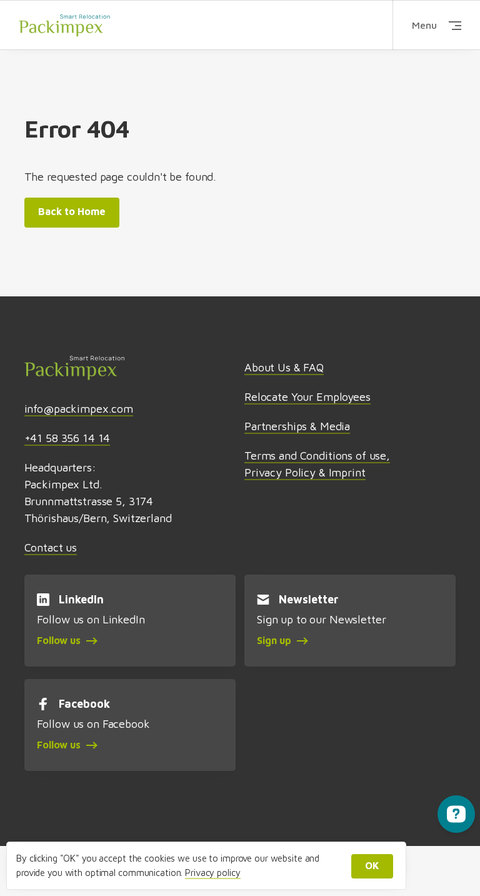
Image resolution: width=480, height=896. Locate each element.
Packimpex (64, 25)
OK (372, 865)
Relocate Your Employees (307, 396)
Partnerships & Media (297, 426)
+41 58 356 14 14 (67, 438)
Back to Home (72, 211)
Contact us (51, 547)
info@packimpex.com (78, 408)
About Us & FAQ (284, 367)
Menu (424, 25)
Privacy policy (212, 872)
